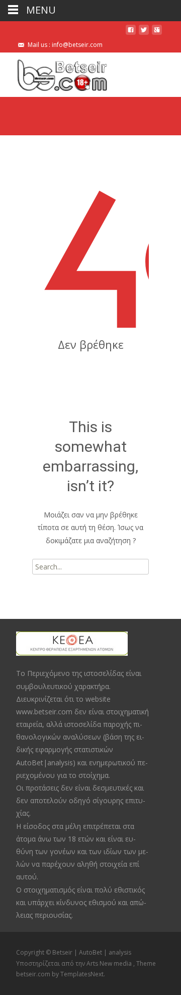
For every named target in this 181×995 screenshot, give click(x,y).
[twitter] (144, 33)
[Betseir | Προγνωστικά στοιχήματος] (54, 73)
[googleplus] (157, 33)
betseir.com (34, 974)
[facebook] (131, 33)
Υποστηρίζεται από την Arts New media (74, 963)
